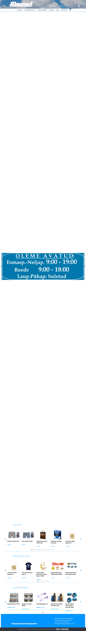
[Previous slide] (1, 266)
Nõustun (58, 629)
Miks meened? (42, 10)
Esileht (19, 10)
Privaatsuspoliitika (64, 629)
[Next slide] (85, 266)
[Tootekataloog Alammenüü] (35, 10)
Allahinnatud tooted (20, 587)
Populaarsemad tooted (21, 556)
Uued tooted (17, 524)
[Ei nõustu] (84, 629)
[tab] (34, 549)
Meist (58, 10)
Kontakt (64, 10)
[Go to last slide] (5, 539)
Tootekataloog (29, 10)
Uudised (51, 10)
